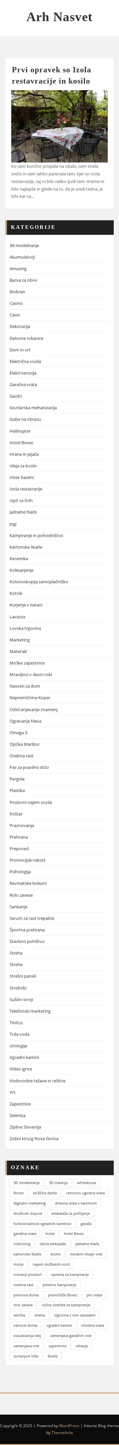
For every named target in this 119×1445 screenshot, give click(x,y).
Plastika (17, 790)
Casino (16, 303)
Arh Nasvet (59, 17)
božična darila (45, 1192)
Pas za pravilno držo (29, 767)
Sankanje (18, 907)
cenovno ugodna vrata (85, 1192)
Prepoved (19, 848)
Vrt (13, 1092)
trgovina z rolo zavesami (75, 1315)
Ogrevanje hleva (25, 721)
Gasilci (16, 396)
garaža (86, 1223)
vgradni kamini (59, 1325)
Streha (16, 953)
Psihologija (20, 872)
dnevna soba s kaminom (76, 1203)
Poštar (16, 814)
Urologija (18, 1046)
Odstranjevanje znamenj (34, 709)
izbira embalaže (53, 1243)
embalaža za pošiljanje (71, 1213)
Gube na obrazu (25, 419)
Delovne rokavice (26, 338)
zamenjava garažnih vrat (71, 1335)
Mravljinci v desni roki (31, 674)
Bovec (19, 1192)
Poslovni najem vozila (31, 802)
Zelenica (17, 1115)
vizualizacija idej (27, 1335)
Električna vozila (25, 361)
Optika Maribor (25, 744)
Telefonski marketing (30, 1011)
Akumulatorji (22, 257)
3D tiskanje (58, 1182)
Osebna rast (21, 756)
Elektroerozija (23, 373)
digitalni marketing (30, 1203)
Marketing (20, 640)
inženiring (22, 1243)
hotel (50, 1233)
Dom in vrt (20, 350)
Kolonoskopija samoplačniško (39, 582)
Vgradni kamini (24, 1057)
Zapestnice (20, 1104)
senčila (19, 1315)
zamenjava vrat (26, 1345)
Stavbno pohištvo (27, 941)
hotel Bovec (74, 1233)
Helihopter (20, 431)
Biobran (17, 292)
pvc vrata (94, 1294)
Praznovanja (22, 825)
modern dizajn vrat (86, 1253)
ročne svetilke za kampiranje (66, 1304)
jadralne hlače (87, 1243)
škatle (53, 1356)
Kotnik (16, 593)
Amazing (18, 268)
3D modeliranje (27, 1182)
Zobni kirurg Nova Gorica (34, 1138)
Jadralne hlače (23, 512)
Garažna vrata (23, 384)
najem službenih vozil (51, 1264)
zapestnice (57, 1345)
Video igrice (21, 1069)
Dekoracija (20, 326)
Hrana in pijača (24, 454)
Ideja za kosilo (23, 466)
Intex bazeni (22, 477)
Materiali (18, 651)
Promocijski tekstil (27, 860)
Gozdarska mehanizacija (33, 408)
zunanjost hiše (26, 1356)
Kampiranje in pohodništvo (36, 535)
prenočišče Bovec (62, 1294)
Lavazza (17, 617)
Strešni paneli (23, 976)
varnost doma (25, 1325)
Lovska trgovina (25, 628)
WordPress (69, 1425)
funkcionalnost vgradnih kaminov (42, 1223)
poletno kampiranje (59, 1284)
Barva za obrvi (23, 280)
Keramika (19, 558)
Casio (15, 315)
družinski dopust (28, 1213)
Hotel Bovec (21, 443)
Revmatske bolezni (28, 883)
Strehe (16, 964)
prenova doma (26, 1294)
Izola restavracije (26, 489)
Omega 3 (18, 733)
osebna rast (23, 1284)
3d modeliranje (24, 245)
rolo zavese (23, 1304)
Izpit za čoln (21, 500)
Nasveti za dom (25, 686)
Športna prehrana (27, 930)
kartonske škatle (27, 1253)
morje (18, 1264)
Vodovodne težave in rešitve (37, 1081)
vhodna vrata (92, 1325)
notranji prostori (28, 1274)
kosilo (56, 1253)
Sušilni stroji (21, 999)
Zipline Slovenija (25, 1127)
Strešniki (18, 988)
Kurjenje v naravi (26, 605)
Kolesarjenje (21, 570)
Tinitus (16, 1023)
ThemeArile (62, 1432)
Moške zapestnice (27, 663)
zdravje (82, 1345)
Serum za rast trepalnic (32, 918)
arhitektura (86, 1182)
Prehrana (19, 837)
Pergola (17, 779)
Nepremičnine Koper (30, 698)
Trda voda (19, 1034)
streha (39, 1315)
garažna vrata (25, 1233)
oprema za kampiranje (70, 1274)
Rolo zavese (21, 895)
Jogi (13, 524)
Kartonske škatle (26, 547)
